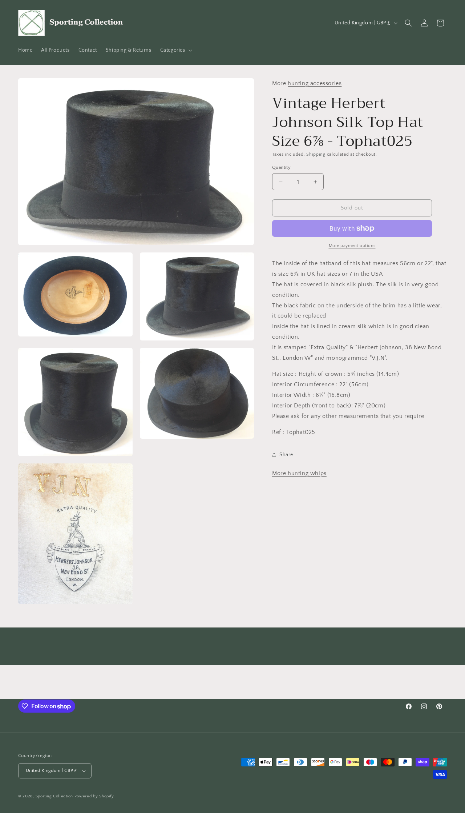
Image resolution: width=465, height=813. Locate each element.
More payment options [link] (352, 245)
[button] (175, 50)
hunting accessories (314, 83)
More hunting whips (299, 473)
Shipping (316, 154)
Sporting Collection (55, 796)
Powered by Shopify (94, 796)
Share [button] (286, 455)
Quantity (281, 167)
